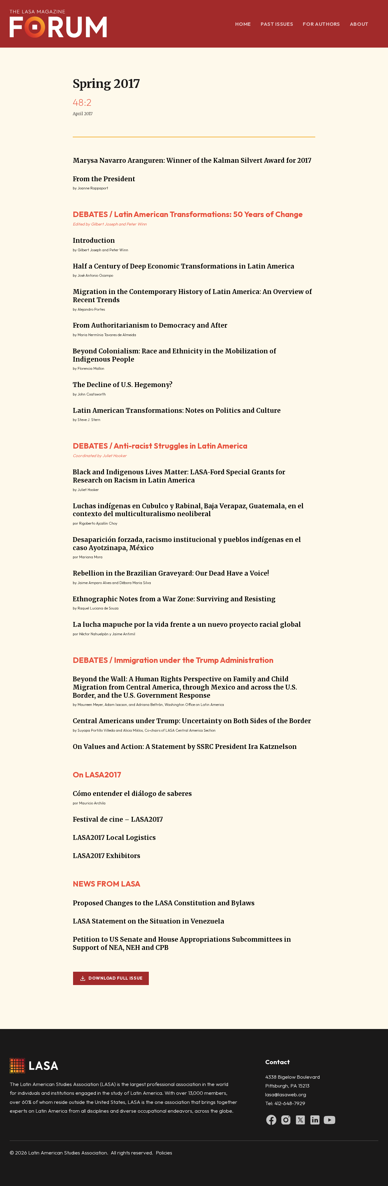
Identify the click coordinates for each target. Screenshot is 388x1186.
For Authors (321, 24)
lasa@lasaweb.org (285, 1094)
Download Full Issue (116, 978)
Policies (164, 1152)
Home (243, 24)
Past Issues (277, 24)
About (359, 24)
